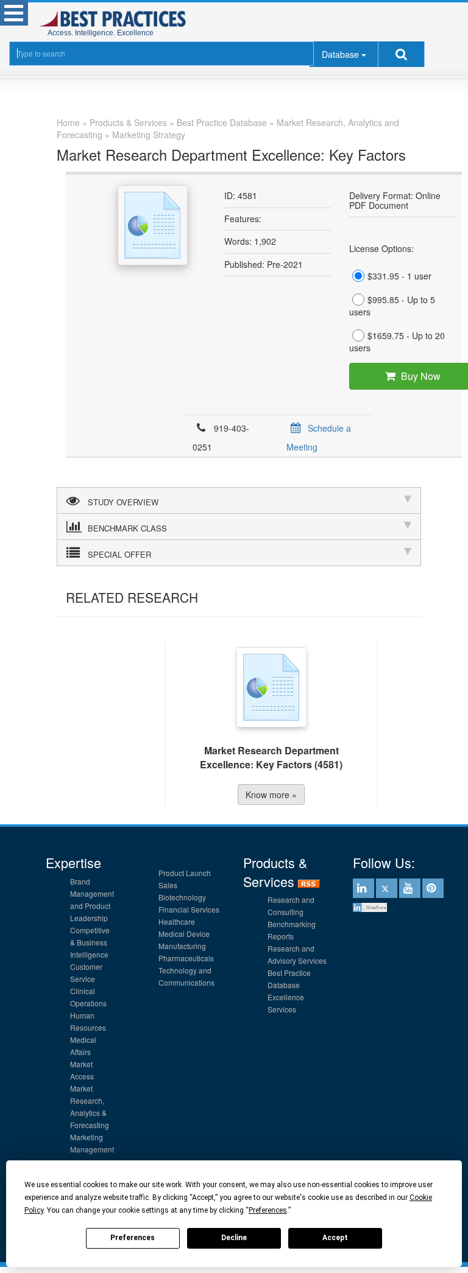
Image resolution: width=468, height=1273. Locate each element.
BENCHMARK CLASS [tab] (127, 528)
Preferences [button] (268, 1210)
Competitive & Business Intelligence (90, 942)
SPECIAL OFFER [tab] (119, 554)
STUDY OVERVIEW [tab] (123, 502)
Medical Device (184, 933)
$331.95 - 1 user (399, 276)
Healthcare (176, 921)
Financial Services (188, 909)
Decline (234, 1237)
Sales (167, 885)
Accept (335, 1237)
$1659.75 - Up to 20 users (397, 341)
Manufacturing (182, 946)
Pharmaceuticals (186, 958)
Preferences (132, 1237)
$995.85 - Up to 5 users (392, 305)
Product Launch (184, 873)
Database (340, 54)
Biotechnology (182, 897)
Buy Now (397, 376)
